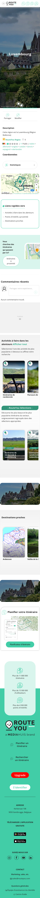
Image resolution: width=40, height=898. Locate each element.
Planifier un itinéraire (22, 745)
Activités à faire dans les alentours (19, 212)
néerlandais (17, 149)
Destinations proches (14, 221)
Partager (7, 118)
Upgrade (20, 775)
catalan (22, 146)
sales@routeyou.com (21, 878)
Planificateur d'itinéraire (20, 644)
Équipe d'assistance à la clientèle (21, 890)
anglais (15, 146)
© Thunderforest (17, 193)
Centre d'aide (21, 894)
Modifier (18, 118)
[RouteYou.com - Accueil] (11, 3)
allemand (6, 146)
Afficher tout (20, 344)
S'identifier (20, 787)
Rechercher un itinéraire (22, 759)
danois (30, 146)
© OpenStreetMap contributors (30, 193)
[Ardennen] (14, 542)
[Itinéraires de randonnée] (14, 377)
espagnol (6, 149)
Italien (32, 144)
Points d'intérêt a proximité (16, 217)
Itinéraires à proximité (11, 261)
